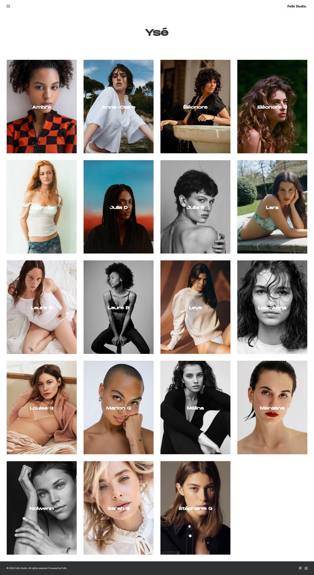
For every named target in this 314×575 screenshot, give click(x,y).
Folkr (64, 568)
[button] (8, 6)
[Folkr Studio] (297, 6)
